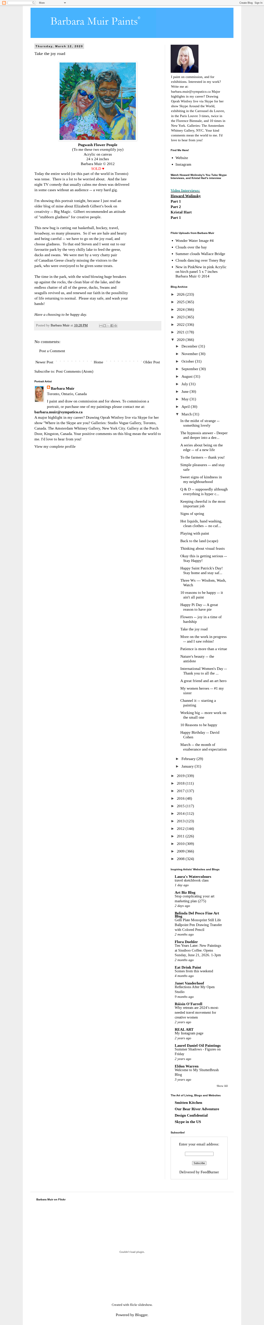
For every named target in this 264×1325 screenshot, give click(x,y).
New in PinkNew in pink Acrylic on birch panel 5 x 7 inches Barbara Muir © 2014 (201, 271)
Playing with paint (194, 533)
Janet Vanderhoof (189, 983)
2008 (181, 859)
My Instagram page (189, 1033)
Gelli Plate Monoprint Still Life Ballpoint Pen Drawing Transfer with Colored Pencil (198, 924)
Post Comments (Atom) (74, 371)
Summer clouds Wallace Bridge (200, 254)
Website (181, 158)
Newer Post (44, 362)
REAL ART (184, 1029)
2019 (181, 776)
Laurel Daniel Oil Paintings (198, 1045)
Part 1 (176, 201)
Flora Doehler (186, 942)
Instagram (183, 164)
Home (98, 362)
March (187, 414)
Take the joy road (194, 629)
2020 (181, 339)
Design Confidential (191, 1115)
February (189, 759)
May (185, 399)
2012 (181, 828)
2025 (181, 302)
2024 (181, 309)
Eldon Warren (186, 1066)
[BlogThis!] (104, 326)
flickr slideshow (141, 1305)
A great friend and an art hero (203, 681)
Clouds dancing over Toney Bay (200, 260)
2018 (181, 783)
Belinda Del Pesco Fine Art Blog (197, 914)
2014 (181, 813)
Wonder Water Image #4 (194, 240)
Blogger (141, 1315)
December (189, 346)
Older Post (151, 362)
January (188, 766)
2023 (181, 317)
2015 (181, 806)
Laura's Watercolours (193, 876)
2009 (181, 851)
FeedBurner (210, 1172)
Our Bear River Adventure (197, 1109)
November (190, 354)
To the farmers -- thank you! (202, 457)
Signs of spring (192, 513)
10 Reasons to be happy (198, 725)
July (185, 384)
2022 (181, 324)
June (185, 391)
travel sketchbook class (192, 880)
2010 (181, 843)
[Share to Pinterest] (116, 326)
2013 (181, 821)
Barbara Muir (62, 388)
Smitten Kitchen (188, 1102)
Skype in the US (188, 1122)
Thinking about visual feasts (202, 548)
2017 (181, 791)
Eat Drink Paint (188, 967)
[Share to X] (108, 326)
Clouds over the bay (191, 247)
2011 (181, 836)
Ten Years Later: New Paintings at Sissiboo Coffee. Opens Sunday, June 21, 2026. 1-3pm (198, 950)
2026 (181, 294)
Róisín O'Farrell (188, 1004)
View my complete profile (55, 446)
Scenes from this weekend (194, 971)
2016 (181, 798)
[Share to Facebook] (112, 326)
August (187, 376)
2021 (181, 332)
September (190, 369)
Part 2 (176, 207)
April (186, 406)
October (188, 361)
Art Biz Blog (185, 892)
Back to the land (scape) (199, 541)
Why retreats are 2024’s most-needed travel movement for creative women (197, 1012)
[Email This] (101, 326)
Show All (222, 1085)
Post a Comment (52, 351)
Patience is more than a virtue (203, 649)
